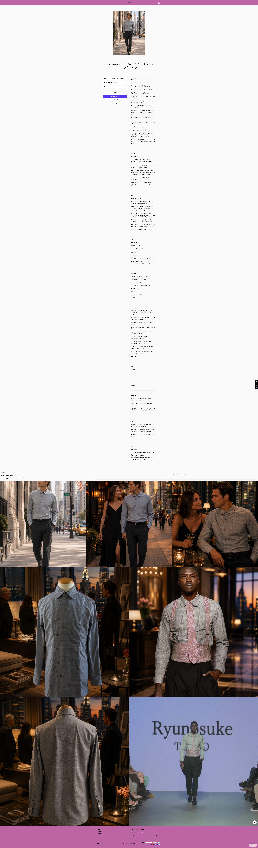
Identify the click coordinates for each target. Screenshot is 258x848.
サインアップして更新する (138, 829)
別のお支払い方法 (115, 99)
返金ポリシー (100, 833)
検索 (99, 829)
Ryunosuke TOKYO (132, 843)
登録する (156, 835)
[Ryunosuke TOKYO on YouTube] (102, 843)
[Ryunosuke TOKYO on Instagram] (100, 843)
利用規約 (100, 831)
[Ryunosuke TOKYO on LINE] (98, 843)
